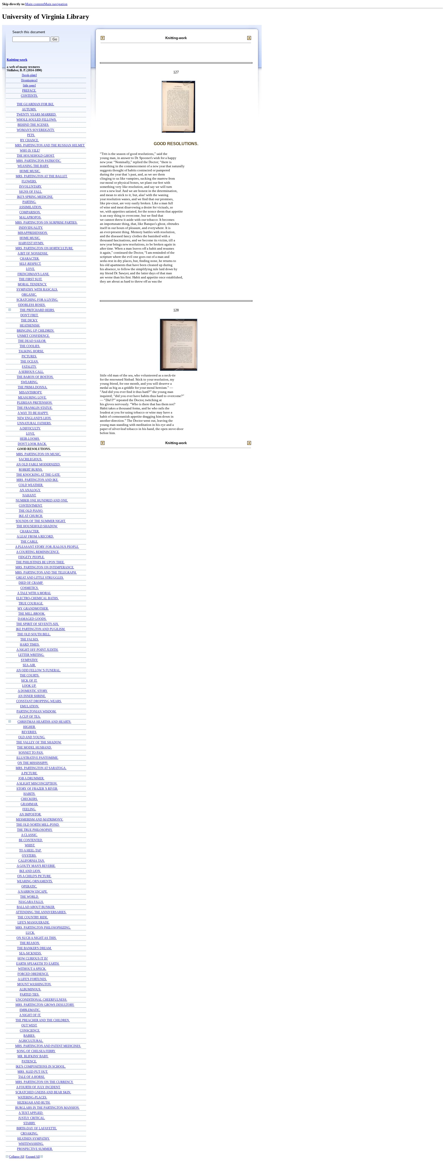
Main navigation (55, 4)
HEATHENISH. (30, 325)
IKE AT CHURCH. (31, 516)
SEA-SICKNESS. (30, 953)
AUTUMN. (29, 109)
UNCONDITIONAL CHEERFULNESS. (41, 999)
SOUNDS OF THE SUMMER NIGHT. (41, 521)
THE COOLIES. (30, 346)
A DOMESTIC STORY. (33, 691)
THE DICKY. (29, 320)
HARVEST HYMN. (31, 243)
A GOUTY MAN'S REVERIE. (36, 866)
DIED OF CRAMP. (31, 583)
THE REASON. (30, 943)
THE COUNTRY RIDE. (33, 917)
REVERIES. (29, 732)
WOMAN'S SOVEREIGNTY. (36, 130)
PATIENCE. (29, 1061)
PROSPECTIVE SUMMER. (35, 1149)
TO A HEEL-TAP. (30, 850)
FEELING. (29, 809)
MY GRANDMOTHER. (33, 608)
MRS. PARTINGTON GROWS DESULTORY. (44, 1005)
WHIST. (30, 845)
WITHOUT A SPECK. (32, 969)
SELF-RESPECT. (30, 264)
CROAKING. (29, 1133)
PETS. (31, 135)
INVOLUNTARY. (30, 186)
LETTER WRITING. (31, 655)
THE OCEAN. (29, 361)
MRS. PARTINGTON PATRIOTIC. (38, 161)
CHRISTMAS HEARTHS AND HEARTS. (44, 722)
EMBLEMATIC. (30, 1010)
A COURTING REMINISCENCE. (37, 552)
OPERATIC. (29, 886)
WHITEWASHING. (31, 1144)
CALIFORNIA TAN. (31, 861)
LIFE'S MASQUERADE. (34, 922)
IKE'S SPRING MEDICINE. (35, 197)
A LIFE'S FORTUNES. (32, 979)
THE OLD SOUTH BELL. (34, 634)
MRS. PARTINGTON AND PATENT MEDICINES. (48, 1046)
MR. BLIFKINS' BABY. (33, 1056)
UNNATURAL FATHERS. (34, 423)
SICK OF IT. (29, 680)
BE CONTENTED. (31, 840)
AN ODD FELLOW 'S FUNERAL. (38, 670)
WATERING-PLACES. (32, 1097)
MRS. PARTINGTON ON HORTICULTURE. (44, 248)
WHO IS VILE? (30, 150)
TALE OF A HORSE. (31, 1077)
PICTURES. (29, 356)
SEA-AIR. (29, 665)
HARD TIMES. (30, 644)
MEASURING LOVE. (32, 397)
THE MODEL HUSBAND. (34, 747)
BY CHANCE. (29, 140)
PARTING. (29, 202)
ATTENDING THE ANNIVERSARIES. (41, 912)
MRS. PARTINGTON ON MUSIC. (38, 454)
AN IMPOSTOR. (30, 814)
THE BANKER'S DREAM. (34, 948)
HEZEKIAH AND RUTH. (33, 1102)
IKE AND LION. (30, 871)
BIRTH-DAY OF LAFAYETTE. (36, 1128)
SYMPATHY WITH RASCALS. (37, 289)
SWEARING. (29, 382)
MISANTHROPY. (30, 392)
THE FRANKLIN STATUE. (35, 408)
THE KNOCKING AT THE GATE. (38, 475)
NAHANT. (29, 495)
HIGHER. (29, 727)
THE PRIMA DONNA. (32, 387)
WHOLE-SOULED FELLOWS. (36, 119)
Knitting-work (17, 59)
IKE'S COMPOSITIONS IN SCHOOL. (41, 1066)
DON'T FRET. (29, 315)
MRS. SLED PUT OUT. (33, 1072)
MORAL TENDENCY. (32, 284)
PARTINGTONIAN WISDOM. (36, 711)
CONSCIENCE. (30, 1030)
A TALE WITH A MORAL (34, 593)
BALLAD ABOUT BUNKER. (36, 907)
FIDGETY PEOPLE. (31, 557)
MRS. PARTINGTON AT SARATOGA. (41, 768)
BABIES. (29, 1035)
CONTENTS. (29, 96)
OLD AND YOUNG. (31, 737)
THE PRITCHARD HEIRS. (37, 310)
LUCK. (30, 933)
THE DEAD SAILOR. (32, 341)
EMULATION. (29, 706)
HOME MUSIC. (30, 171)
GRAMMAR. (29, 804)
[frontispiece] (29, 80)
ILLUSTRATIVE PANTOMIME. (37, 758)
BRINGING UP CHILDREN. (35, 330)
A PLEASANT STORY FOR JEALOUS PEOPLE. (47, 547)
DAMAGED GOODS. (32, 619)
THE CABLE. (29, 541)
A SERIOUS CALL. (31, 372)
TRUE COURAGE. (31, 603)
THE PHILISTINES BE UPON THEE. (40, 562)
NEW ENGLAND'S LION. (34, 418)
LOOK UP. (29, 686)
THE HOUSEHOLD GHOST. (36, 155)
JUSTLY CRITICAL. (31, 1118)
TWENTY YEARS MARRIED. (36, 114)
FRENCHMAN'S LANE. (33, 274)
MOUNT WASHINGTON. (34, 984)
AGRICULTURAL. (31, 1041)
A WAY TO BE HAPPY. (33, 413)
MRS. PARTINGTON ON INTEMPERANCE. (44, 567)
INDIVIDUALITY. (31, 228)
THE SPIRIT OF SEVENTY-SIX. (37, 624)
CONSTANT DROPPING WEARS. (39, 701)
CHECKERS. (29, 799)
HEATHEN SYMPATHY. (33, 1138)
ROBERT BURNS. (31, 469)
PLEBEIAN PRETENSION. (35, 402)
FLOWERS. (29, 181)
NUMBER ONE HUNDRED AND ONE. (42, 500)
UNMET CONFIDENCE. (33, 336)
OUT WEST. (29, 1025)
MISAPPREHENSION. (33, 233)
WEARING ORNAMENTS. (35, 881)
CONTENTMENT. (30, 505)
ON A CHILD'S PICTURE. (34, 876)
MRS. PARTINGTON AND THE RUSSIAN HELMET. (50, 145)
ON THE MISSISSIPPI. (33, 763)
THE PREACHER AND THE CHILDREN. (42, 1020)
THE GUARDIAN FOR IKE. (35, 104)
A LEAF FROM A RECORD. (35, 536)
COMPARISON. (30, 212)
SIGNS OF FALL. (30, 192)
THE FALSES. (29, 639)
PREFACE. (29, 90)
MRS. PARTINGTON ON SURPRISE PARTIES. (46, 222)
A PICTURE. (29, 773)
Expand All (33, 1156)
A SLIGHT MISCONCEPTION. (36, 783)
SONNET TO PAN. (31, 752)
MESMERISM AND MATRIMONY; (39, 819)
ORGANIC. (29, 294)
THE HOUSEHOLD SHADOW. (37, 526)
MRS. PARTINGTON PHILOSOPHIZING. (43, 927)
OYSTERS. (29, 855)
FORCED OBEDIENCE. (33, 974)
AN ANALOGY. (30, 490)
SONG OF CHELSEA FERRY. (36, 1051)
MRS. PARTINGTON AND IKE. (37, 480)
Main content (34, 4)
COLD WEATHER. (31, 485)
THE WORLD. (29, 897)
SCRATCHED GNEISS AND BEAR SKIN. (43, 1092)
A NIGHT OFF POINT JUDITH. (37, 650)
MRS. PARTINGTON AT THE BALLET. (41, 176)
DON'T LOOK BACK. (32, 444)
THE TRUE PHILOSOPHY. (35, 830)
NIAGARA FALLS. (31, 902)
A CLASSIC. (29, 835)
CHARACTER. (29, 258)
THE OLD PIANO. (31, 511)
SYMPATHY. (29, 660)
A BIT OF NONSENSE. (33, 253)
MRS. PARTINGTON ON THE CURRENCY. (44, 1082)
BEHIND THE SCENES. (33, 125)
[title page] (29, 85)
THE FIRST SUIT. (30, 279)
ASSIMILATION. (30, 207)
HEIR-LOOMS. (30, 439)
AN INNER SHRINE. (32, 696)
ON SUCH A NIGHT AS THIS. (36, 938)
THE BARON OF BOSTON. (35, 377)
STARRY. (29, 1123)
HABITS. (29, 794)
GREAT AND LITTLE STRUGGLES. (40, 577)
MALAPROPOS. (30, 217)
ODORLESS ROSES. (32, 305)
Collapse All (16, 1156)
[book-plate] (29, 75)
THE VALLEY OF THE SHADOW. (39, 742)
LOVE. (30, 269)
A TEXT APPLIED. (31, 1113)
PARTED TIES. (29, 994)
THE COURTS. (29, 675)
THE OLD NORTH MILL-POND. (37, 824)
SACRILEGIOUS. (30, 459)
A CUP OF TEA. (30, 716)
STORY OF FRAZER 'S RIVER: (37, 788)
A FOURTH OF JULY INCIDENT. (38, 1087)
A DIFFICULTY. (30, 428)
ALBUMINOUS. (30, 989)
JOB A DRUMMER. (31, 778)
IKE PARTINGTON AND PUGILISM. (40, 629)
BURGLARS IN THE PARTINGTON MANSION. (47, 1108)
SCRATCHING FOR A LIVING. (37, 300)
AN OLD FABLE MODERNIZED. (38, 464)
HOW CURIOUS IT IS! (33, 958)
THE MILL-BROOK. (31, 613)
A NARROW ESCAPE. (33, 891)
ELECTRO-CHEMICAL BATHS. (37, 598)
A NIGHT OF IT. (30, 1015)
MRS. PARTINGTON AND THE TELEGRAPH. (46, 572)
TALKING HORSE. (31, 351)
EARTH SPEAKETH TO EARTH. (37, 963)
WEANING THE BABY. (33, 166)
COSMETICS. (29, 588)
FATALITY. (29, 366)
